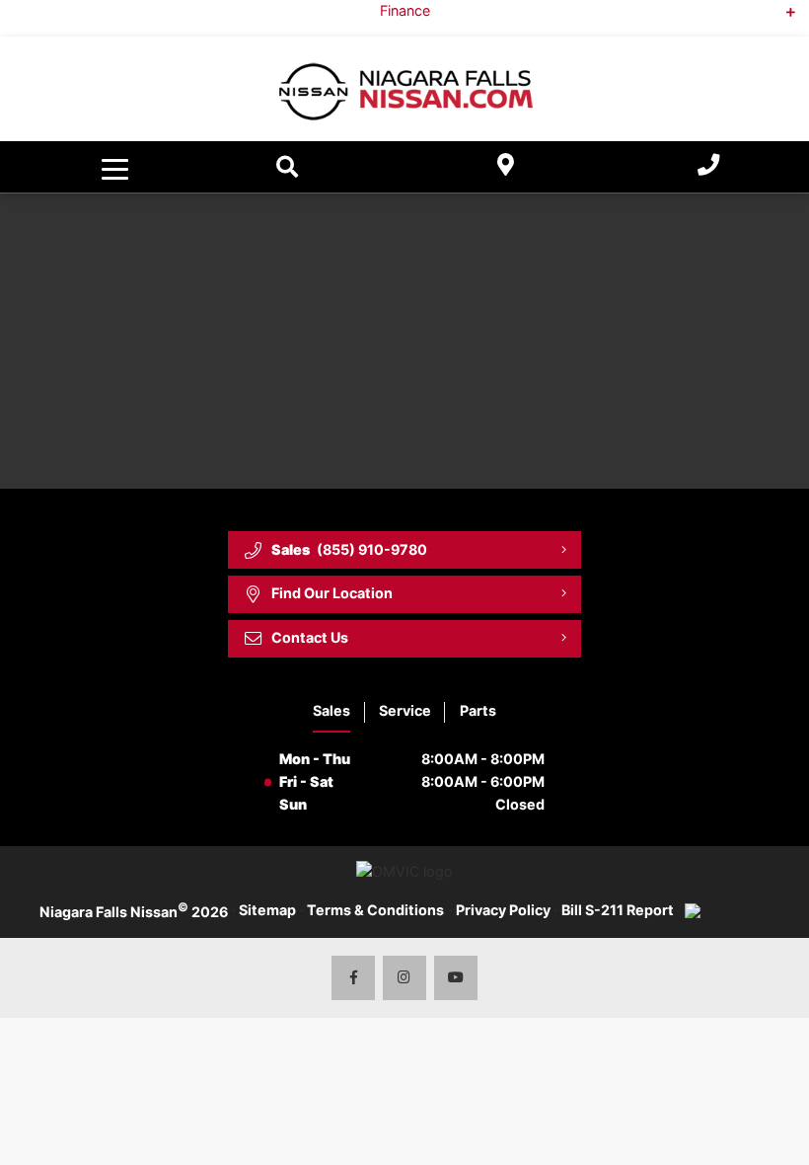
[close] (777, 16)
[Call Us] (708, 167)
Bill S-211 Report (617, 909)
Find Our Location (332, 592)
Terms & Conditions (375, 909)
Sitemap (267, 909)
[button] (117, 167)
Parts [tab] (478, 710)
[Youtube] (456, 978)
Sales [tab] (331, 710)
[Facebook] (353, 978)
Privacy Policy (503, 909)
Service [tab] (405, 710)
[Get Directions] (505, 167)
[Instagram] (405, 978)
